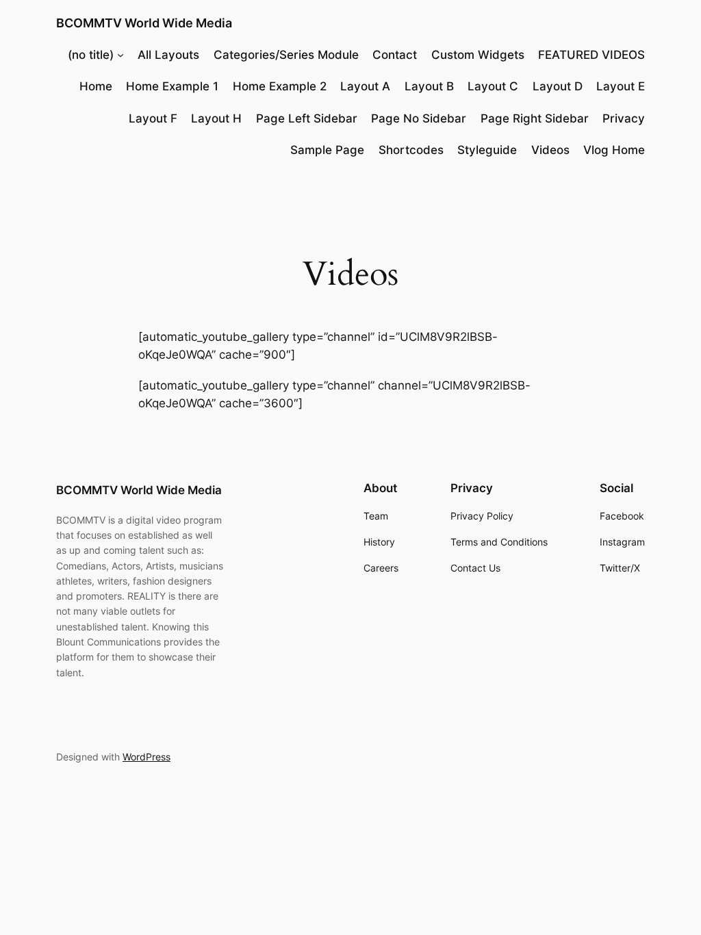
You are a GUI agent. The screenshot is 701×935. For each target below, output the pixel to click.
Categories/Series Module (286, 55)
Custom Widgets (477, 55)
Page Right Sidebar (535, 118)
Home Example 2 (280, 86)
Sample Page (327, 150)
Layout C (493, 86)
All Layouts (168, 55)
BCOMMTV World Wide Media (144, 23)
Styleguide (487, 150)
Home (95, 86)
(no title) (91, 55)
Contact (394, 55)
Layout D (558, 86)
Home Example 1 (172, 86)
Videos (550, 150)
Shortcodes (411, 150)
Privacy (623, 118)
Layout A (365, 86)
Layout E (620, 86)
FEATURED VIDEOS (591, 55)
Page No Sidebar (418, 118)
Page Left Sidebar (306, 118)
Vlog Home (614, 150)
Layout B (429, 86)
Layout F (153, 118)
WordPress (146, 757)
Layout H (216, 118)
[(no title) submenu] (120, 54)
